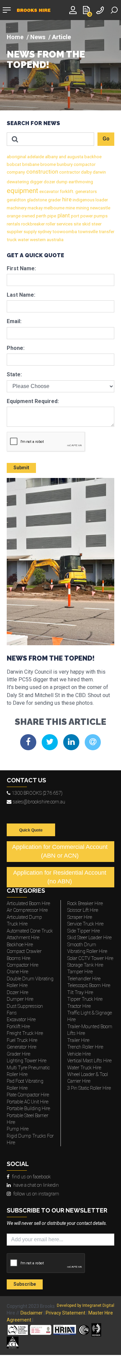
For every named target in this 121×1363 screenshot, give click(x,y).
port (74, 215)
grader (54, 199)
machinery (17, 207)
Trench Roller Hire (85, 1047)
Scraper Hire (79, 917)
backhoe (92, 156)
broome (47, 164)
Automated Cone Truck (30, 931)
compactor (84, 164)
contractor (69, 172)
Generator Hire (21, 1047)
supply (30, 231)
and (62, 156)
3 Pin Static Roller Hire (89, 1088)
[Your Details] (74, 9)
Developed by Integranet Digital (85, 1305)
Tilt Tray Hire (80, 992)
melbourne (54, 207)
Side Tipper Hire (83, 931)
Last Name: (21, 295)
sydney (44, 231)
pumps (100, 215)
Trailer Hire (78, 1040)
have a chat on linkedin (36, 1185)
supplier (15, 231)
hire (66, 199)
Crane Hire (17, 971)
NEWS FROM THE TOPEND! (46, 60)
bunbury (64, 164)
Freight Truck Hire (25, 1033)
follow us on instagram (36, 1193)
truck (12, 239)
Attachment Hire (23, 937)
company (16, 172)
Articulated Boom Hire (28, 903)
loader (101, 199)
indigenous (83, 199)
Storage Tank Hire (85, 965)
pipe (51, 215)
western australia (46, 239)
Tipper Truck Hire (85, 999)
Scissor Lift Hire (82, 910)
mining (82, 207)
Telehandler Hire (83, 978)
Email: (14, 321)
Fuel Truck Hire (22, 1040)
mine (70, 207)
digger (36, 181)
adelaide (35, 156)
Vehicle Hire (79, 1054)
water (23, 239)
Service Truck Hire (85, 924)
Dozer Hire (17, 992)
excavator (48, 191)
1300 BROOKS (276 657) (37, 793)
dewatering (18, 181)
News (37, 36)
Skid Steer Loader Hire (89, 937)
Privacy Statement (65, 1313)
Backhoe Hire (20, 944)
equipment (22, 191)
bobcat (14, 164)
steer (96, 223)
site (77, 223)
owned (28, 215)
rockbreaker (32, 223)
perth (40, 215)
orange (14, 215)
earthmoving (80, 181)
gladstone (36, 199)
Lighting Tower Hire (26, 1060)
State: (14, 374)
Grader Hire (18, 1054)
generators (85, 191)
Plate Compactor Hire (28, 1094)
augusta (74, 156)
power (86, 215)
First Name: (21, 268)
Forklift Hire (18, 1026)
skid (85, 223)
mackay (35, 207)
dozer (49, 181)
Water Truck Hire (84, 1067)
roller (50, 223)
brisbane (30, 164)
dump (61, 181)
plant (63, 215)
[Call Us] (101, 9)
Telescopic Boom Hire (88, 985)
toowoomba (64, 231)
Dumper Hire (20, 999)
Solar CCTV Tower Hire (90, 958)
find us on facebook (31, 1176)
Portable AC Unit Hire (27, 1101)
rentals (13, 223)
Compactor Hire (22, 965)
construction (41, 172)
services (64, 223)
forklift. (66, 191)
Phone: (16, 348)
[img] (60, 65)
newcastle (99, 207)
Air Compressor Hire (27, 910)
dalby (86, 172)
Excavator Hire (21, 1019)
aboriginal (16, 156)
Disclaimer (32, 1313)
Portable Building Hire (28, 1108)
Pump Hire (18, 1129)
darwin (99, 172)
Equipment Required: (33, 401)
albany (51, 156)
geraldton (16, 199)
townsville (87, 231)
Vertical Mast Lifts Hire (89, 1060)
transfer (106, 231)
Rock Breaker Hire (85, 903)
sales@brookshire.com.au (39, 801)
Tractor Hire (79, 1006)
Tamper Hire (80, 971)
